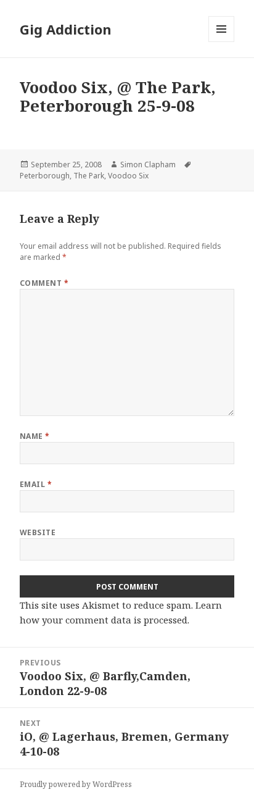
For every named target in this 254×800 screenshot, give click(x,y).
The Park (88, 175)
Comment (44, 283)
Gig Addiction (66, 29)
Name (35, 436)
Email (36, 484)
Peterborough (45, 175)
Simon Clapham (148, 164)
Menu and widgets (221, 41)
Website (37, 532)
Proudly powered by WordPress (76, 784)
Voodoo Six (128, 175)
